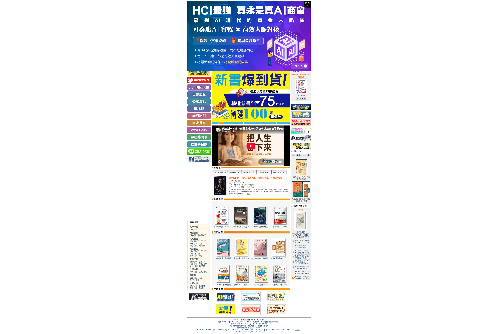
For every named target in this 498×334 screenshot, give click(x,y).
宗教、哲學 (194, 242)
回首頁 (235, 320)
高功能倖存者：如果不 (260, 258)
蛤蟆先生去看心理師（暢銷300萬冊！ (302, 267)
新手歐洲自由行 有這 (279, 285)
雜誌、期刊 (194, 264)
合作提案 (243, 320)
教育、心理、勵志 (196, 256)
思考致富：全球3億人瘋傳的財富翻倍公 (302, 236)
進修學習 (194, 259)
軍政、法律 (203, 264)
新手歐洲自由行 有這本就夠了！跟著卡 (302, 257)
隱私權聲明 (251, 320)
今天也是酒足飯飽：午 (279, 258)
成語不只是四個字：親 (261, 285)
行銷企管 (201, 236)
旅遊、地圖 (194, 286)
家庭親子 (194, 275)
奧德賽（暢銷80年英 (261, 227)
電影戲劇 (202, 246)
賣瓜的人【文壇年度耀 (223, 258)
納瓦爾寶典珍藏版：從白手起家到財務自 (302, 273)
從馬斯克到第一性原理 (222, 227)
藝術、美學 (194, 246)
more (248, 194)
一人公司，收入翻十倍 (223, 285)
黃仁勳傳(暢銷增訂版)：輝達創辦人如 (301, 262)
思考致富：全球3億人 (241, 258)
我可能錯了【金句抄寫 (241, 227)
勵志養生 (194, 249)
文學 (191, 230)
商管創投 (194, 233)
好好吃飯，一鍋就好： (242, 285)
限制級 (201, 288)
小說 (196, 230)
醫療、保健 (194, 252)
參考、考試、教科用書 (197, 266)
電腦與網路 (194, 262)
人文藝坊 (194, 239)
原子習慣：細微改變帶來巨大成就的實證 (302, 278)
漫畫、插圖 (194, 288)
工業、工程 (203, 272)
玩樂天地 (194, 283)
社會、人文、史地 (196, 244)
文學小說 (194, 226)
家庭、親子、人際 (196, 278)
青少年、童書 (194, 280)
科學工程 (194, 269)
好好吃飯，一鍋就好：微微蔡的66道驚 (302, 252)
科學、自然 (194, 272)
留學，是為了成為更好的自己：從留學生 (302, 241)
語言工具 (202, 262)
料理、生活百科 (195, 254)
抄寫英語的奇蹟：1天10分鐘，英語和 (302, 247)
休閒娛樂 (202, 286)
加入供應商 (261, 320)
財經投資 (193, 236)
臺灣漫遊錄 (301, 232)
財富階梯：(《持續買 (280, 227)
